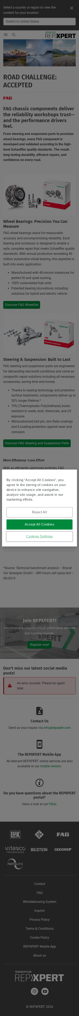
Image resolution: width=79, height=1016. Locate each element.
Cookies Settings (39, 536)
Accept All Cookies (39, 524)
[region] (39, 508)
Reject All (39, 512)
